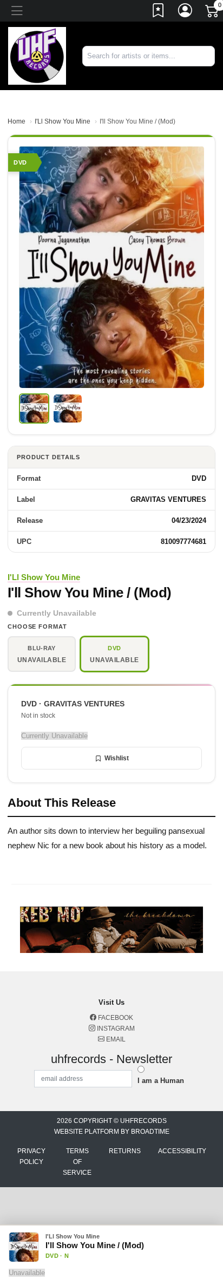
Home (16, 121)
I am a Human (160, 1081)
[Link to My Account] (185, 12)
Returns (125, 1151)
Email (115, 1039)
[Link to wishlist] (158, 12)
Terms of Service (77, 1161)
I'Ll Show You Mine (62, 121)
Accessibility (182, 1151)
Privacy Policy (31, 1156)
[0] (212, 13)
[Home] (37, 55)
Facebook (114, 1018)
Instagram (115, 1028)
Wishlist (116, 758)
